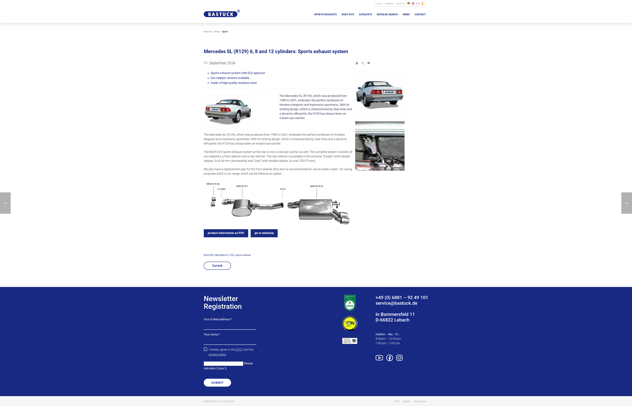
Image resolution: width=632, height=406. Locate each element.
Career (379, 3)
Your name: (212, 334)
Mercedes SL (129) (224, 255)
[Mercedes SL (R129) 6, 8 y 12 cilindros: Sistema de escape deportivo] (422, 3)
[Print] (357, 63)
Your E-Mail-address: (218, 319)
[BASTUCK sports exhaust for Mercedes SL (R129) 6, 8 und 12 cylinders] (391, 96)
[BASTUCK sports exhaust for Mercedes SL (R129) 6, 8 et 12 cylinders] (240, 113)
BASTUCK (209, 255)
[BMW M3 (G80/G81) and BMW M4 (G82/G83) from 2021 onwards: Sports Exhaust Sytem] (5, 203)
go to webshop (264, 233)
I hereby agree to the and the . (231, 352)
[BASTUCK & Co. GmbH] (222, 19)
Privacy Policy (420, 401)
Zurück (217, 265)
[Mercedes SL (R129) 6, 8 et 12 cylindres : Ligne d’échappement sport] (417, 3)
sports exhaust (243, 255)
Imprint (406, 401)
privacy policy (217, 354)
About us (401, 3)
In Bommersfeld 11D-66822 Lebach (395, 317)
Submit (217, 382)
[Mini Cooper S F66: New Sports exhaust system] (626, 203)
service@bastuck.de (396, 303)
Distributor (389, 3)
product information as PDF (226, 233)
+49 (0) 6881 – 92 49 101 (402, 297)
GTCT (239, 349)
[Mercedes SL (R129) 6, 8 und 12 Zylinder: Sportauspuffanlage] (408, 3)
